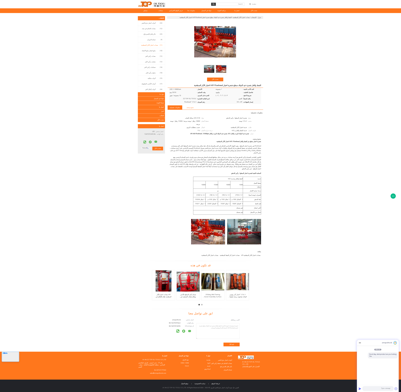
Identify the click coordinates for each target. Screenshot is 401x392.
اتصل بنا (236, 10)
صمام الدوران (154, 39)
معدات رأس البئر (153, 56)
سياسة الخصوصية (200, 383)
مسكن (145, 10)
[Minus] (360, 343)
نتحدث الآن (254, 10)
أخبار (162, 111)
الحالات (162, 115)
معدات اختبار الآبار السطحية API (251, 255)
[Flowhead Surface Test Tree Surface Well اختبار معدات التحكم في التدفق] (212, 281)
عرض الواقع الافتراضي (176, 10)
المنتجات (161, 18)
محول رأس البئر (154, 73)
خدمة (208, 366)
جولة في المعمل (206, 10)
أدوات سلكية (155, 78)
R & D (187, 366)
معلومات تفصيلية (175, 107)
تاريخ (208, 363)
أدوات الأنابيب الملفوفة (152, 84)
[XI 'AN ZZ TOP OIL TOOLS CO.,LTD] (155, 142)
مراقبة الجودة (222, 10)
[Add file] (396, 388)
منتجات (161, 10)
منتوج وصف (190, 107)
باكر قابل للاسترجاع (153, 34)
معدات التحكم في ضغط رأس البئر (151, 28)
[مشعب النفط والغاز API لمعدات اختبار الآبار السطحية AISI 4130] (163, 281)
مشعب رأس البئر (153, 62)
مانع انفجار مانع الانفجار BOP (151, 50)
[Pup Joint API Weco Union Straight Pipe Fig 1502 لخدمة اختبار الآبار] (188, 281)
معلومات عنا (191, 10)
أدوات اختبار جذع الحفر (152, 23)
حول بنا (162, 94)
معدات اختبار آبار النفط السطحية (230, 255)
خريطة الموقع (216, 383)
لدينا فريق (207, 369)
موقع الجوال (184, 383)
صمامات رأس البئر (153, 67)
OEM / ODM (185, 363)
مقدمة (208, 360)
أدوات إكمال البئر (153, 89)
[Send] (360, 388)
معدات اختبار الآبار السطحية (151, 45)
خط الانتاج (186, 360)
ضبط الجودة (160, 103)
